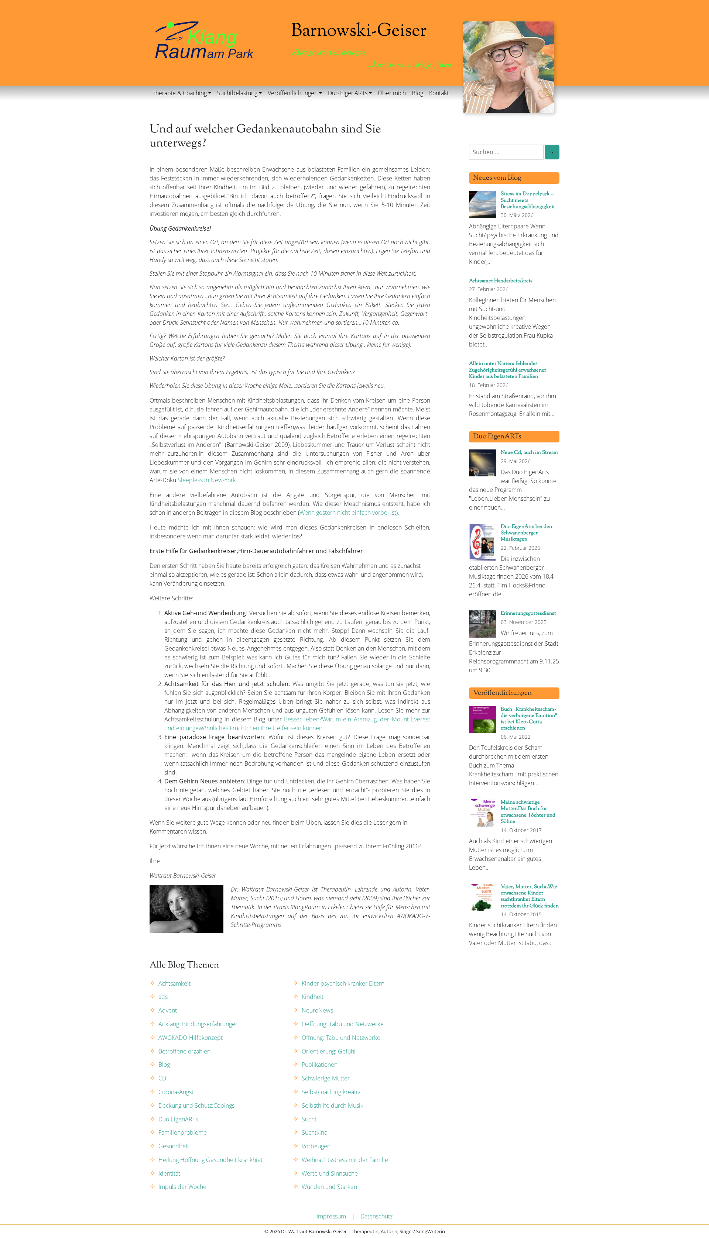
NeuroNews (317, 1010)
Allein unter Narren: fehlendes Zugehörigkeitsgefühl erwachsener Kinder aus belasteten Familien (507, 370)
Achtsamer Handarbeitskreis (500, 281)
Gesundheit (173, 1146)
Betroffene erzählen (184, 1051)
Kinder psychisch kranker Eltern (343, 983)
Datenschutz (376, 1216)
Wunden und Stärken (329, 1187)
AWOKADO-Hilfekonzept (190, 1038)
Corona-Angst (175, 1092)
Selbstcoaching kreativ (331, 1092)
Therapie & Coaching (180, 93)
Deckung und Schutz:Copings (196, 1105)
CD (162, 1078)
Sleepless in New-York (207, 480)
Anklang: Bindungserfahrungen (198, 1024)
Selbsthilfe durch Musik (332, 1105)
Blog (417, 93)
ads (163, 997)
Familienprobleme (182, 1132)
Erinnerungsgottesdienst (528, 613)
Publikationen (320, 1065)
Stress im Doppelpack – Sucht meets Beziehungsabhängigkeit (528, 200)
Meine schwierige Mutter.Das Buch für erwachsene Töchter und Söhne (528, 812)
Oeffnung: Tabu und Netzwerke (343, 1024)
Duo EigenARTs (347, 93)
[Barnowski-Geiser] (204, 39)
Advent (167, 1010)
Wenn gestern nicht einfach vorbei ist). (349, 512)
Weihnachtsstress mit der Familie (345, 1160)
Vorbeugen (316, 1146)
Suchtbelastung (237, 93)
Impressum (331, 1216)
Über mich (392, 93)
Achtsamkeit (174, 983)
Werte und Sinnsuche (330, 1173)
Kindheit (312, 997)
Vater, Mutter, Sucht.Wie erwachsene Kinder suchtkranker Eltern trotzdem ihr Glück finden (530, 896)
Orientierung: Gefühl (329, 1051)
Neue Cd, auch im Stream (529, 452)
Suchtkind (315, 1132)
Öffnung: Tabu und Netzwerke (341, 1038)
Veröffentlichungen (293, 93)
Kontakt (439, 93)
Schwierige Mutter (326, 1078)
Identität (169, 1173)
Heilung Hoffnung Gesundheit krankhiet (210, 1160)
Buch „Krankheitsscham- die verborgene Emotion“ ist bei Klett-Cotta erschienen (529, 719)
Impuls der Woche (182, 1187)
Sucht (309, 1119)
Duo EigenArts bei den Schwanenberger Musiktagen (526, 533)
